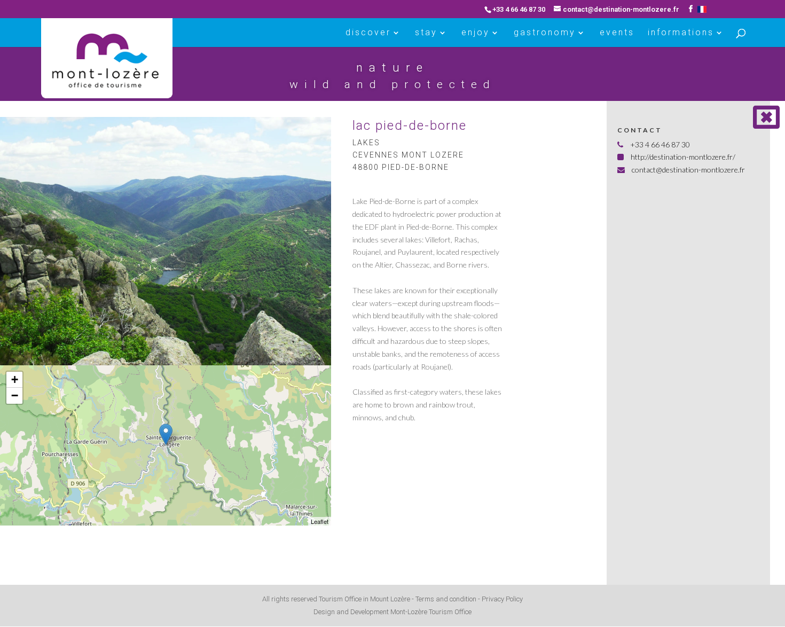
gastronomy (545, 33)
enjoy (475, 33)
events (617, 33)
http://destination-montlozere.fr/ (683, 156)
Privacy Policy (502, 599)
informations (681, 33)
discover (368, 33)
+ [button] (14, 379)
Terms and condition (445, 599)
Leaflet (319, 521)
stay (426, 33)
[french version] (701, 9)
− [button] (14, 395)
